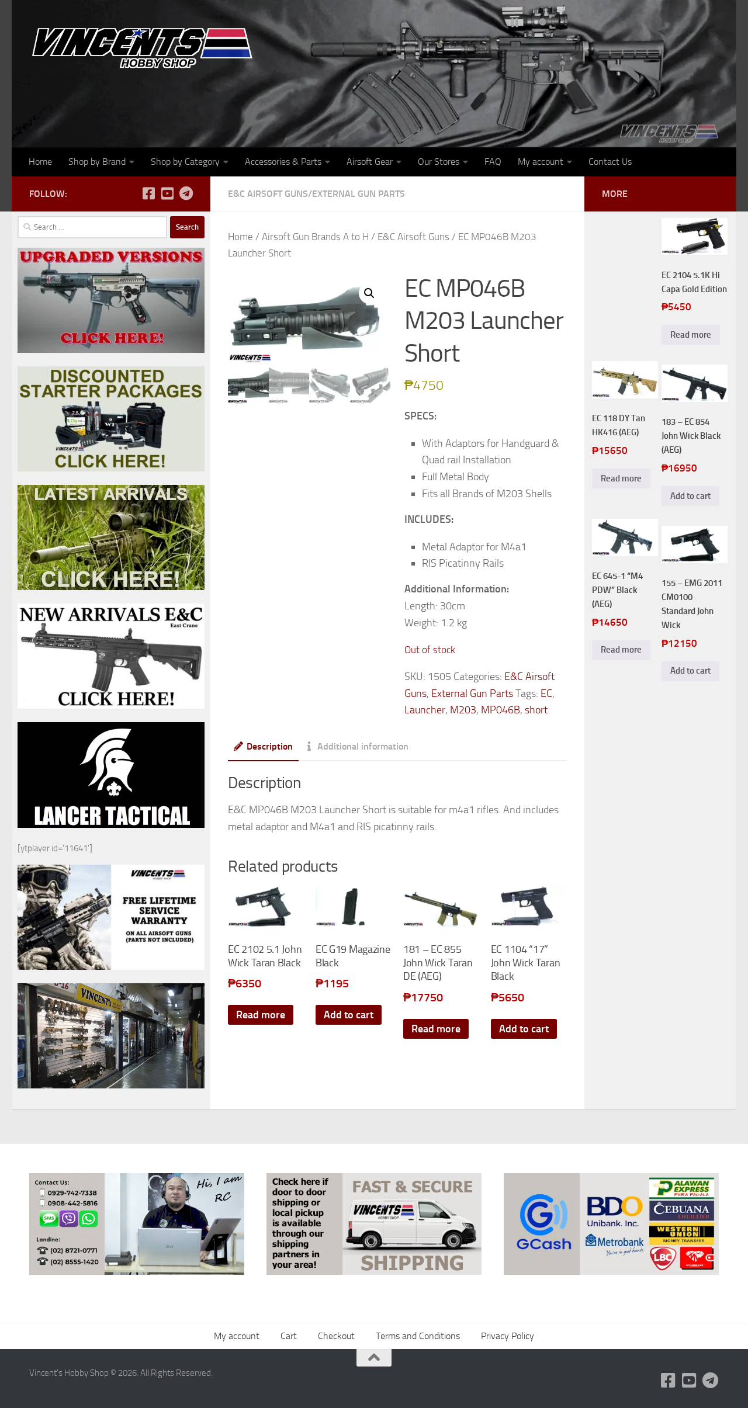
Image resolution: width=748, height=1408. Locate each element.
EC (546, 693)
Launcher (424, 709)
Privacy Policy (507, 1335)
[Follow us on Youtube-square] (167, 193)
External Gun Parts (358, 193)
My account (540, 161)
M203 (463, 709)
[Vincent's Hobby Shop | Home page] (146, 47)
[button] (369, 293)
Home (40, 161)
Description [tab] (270, 746)
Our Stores (438, 161)
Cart (288, 1335)
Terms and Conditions (418, 1335)
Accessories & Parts (283, 161)
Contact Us (610, 161)
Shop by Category (185, 161)
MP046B (500, 709)
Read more (260, 1014)
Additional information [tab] (362, 746)
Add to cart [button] (348, 1014)
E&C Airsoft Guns (268, 193)
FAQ (492, 161)
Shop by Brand (97, 161)
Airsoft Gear (370, 161)
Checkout (336, 1335)
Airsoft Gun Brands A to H (315, 236)
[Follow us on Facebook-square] (148, 193)
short (536, 709)
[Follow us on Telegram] (186, 193)
